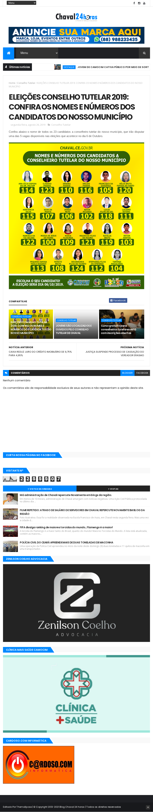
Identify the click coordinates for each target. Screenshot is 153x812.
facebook (142, 372)
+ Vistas (113, 488)
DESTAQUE (58, 67)
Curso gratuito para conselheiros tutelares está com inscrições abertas (118, 329)
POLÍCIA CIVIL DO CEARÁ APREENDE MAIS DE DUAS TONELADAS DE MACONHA (66, 542)
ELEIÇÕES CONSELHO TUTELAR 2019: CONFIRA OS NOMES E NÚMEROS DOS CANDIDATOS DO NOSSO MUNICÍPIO (31, 327)
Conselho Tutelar (26, 83)
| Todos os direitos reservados (103, 806)
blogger (127, 372)
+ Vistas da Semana (40, 488)
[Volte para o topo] (148, 807)
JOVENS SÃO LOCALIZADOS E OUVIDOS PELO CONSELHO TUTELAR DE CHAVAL (74, 329)
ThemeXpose (24, 806)
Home (12, 83)
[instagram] (139, 3)
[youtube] (144, 3)
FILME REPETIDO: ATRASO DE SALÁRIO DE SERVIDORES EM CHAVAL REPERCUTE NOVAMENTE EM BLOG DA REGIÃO (82, 512)
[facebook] (134, 3)
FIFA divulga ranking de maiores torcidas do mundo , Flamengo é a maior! (66, 527)
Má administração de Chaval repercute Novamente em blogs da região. (66, 495)
